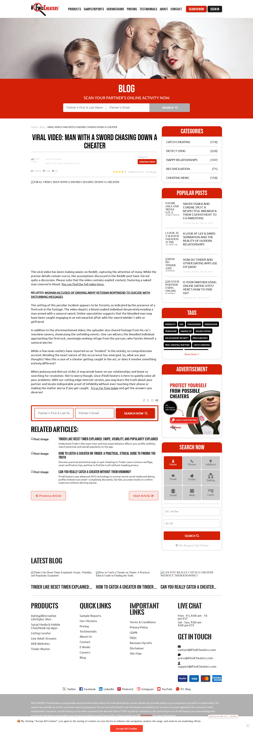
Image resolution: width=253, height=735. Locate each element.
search (190, 535)
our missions (115, 9)
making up (186, 331)
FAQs (133, 637)
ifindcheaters (200, 338)
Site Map (135, 653)
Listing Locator (41, 633)
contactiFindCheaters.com (197, 649)
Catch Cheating (178, 142)
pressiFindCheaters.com (195, 658)
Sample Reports (90, 615)
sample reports (94, 9)
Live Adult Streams (43, 638)
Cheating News (147, 161)
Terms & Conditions (143, 622)
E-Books (85, 647)
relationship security (177, 338)
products (74, 9)
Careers (85, 652)
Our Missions (88, 621)
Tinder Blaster (40, 649)
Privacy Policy (139, 627)
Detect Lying (176, 151)
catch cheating (202, 344)
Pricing (84, 626)
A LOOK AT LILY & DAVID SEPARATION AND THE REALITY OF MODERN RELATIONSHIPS (199, 238)
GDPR (133, 632)
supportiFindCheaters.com (197, 666)
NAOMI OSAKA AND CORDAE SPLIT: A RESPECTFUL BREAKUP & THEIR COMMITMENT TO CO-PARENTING (200, 211)
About (164, 9)
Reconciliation (178, 168)
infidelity (170, 324)
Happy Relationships (182, 159)
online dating (203, 331)
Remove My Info (141, 643)
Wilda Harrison (190, 249)
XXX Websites (40, 643)
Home (34, 126)
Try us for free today (104, 388)
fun (181, 324)
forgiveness (194, 324)
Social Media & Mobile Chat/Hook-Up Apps (45, 626)
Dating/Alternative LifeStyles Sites (43, 617)
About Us (86, 636)
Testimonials (148, 9)
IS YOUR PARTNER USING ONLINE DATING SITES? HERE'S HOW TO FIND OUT (199, 287)
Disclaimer (137, 648)
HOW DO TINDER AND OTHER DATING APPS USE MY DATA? (200, 263)
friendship (171, 331)
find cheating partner (177, 344)
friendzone (211, 324)
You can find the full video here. (82, 284)
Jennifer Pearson (54, 159)
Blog (42, 126)
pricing (132, 9)
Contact (176, 9)
